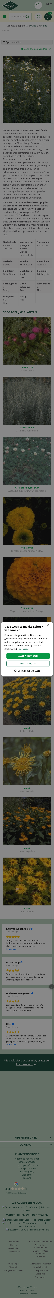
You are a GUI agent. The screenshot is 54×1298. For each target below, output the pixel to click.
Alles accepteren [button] (28, 656)
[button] (27, 670)
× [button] (48, 625)
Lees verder (23, 649)
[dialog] (27, 649)
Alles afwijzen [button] (28, 663)
